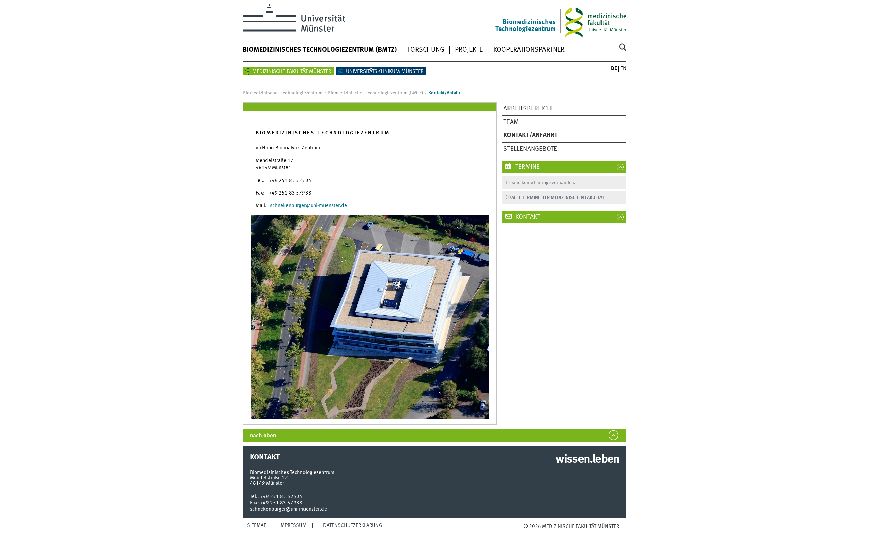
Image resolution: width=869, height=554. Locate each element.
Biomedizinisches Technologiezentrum (282, 93)
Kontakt (527, 217)
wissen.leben (587, 460)
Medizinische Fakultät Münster (291, 71)
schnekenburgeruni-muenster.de (308, 205)
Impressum (293, 525)
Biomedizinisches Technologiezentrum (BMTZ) (320, 50)
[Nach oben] (530, 533)
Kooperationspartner (529, 50)
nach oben (263, 436)
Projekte (469, 50)
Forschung (425, 50)
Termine (527, 167)
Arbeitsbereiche (528, 109)
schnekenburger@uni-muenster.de (288, 509)
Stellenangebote (530, 149)
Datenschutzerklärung (352, 525)
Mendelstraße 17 (269, 478)
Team (511, 122)
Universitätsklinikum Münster (385, 71)
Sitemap (256, 525)
